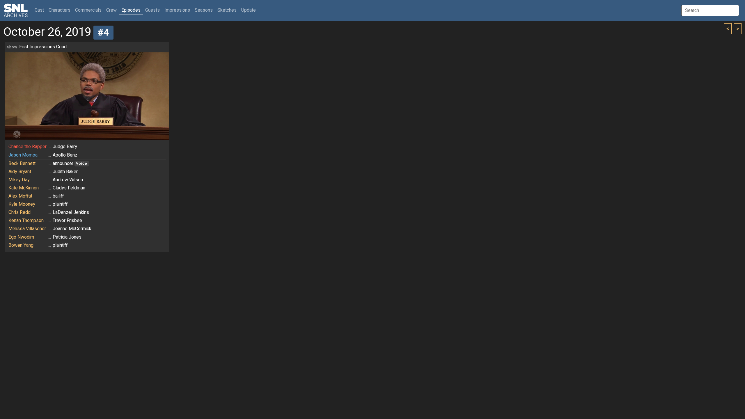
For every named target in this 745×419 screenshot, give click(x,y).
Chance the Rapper (27, 146)
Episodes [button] (131, 10)
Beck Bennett (22, 163)
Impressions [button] (177, 10)
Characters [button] (59, 10)
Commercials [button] (88, 10)
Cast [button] (40, 10)
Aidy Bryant (19, 171)
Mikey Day (19, 179)
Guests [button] (152, 10)
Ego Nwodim (21, 237)
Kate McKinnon (23, 187)
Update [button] (248, 10)
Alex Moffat (20, 196)
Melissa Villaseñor (27, 228)
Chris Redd (19, 212)
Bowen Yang (20, 245)
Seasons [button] (204, 10)
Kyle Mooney (21, 204)
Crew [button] (111, 10)
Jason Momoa (23, 155)
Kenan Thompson (26, 220)
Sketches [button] (227, 10)
